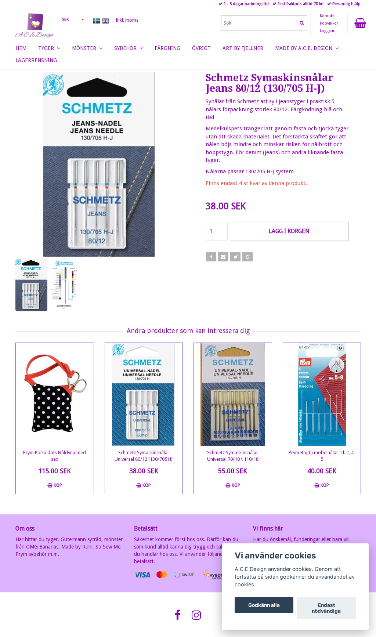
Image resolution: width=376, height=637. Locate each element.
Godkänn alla (264, 605)
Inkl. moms (127, 20)
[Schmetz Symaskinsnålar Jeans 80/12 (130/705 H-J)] (98, 164)
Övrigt (201, 48)
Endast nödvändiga (326, 608)
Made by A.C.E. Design (305, 48)
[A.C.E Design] (34, 24)
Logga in (328, 30)
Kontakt (327, 16)
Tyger (47, 48)
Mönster (85, 48)
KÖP (57, 485)
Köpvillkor (329, 23)
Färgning (167, 48)
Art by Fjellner (243, 48)
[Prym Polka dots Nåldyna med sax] (55, 394)
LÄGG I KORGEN (289, 231)
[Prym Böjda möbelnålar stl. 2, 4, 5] (322, 394)
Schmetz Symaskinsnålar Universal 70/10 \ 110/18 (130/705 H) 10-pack (232, 459)
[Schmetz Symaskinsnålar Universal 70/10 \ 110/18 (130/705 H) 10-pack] (233, 394)
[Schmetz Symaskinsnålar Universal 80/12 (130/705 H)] (144, 394)
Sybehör (127, 48)
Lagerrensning (36, 60)
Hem (20, 48)
